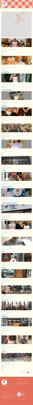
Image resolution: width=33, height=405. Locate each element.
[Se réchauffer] (8, 72)
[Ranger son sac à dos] (8, 89)
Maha (3, 214)
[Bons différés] (2, 54)
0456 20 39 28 (5, 70)
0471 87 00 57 (5, 349)
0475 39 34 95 (5, 52)
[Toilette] (10, 89)
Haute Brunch (5, 117)
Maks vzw (28, 403)
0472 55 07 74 (25, 382)
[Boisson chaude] (3, 72)
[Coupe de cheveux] (8, 203)
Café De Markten (5, 230)
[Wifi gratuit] (11, 89)
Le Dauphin (4, 101)
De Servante (4, 83)
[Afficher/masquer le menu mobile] (31, 1)
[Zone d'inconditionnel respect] (11, 186)
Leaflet (24, 37)
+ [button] (30, 34)
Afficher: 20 (22, 372)
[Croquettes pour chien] (6, 186)
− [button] (30, 35)
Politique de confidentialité (7, 386)
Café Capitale (5, 279)
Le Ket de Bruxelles (6, 362)
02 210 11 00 (4, 87)
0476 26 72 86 (11, 395)
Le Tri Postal (4, 198)
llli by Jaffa (4, 133)
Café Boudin (4, 149)
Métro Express (5, 295)
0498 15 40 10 (10, 397)
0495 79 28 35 (12, 396)
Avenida (3, 311)
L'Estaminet (4, 65)
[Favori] (2, 46)
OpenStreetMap (27, 37)
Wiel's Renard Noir (5, 262)
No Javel (4, 181)
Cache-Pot (4, 48)
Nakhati (3, 345)
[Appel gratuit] (2, 89)
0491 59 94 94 (5, 367)
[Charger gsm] (6, 72)
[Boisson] (2, 72)
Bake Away (4, 327)
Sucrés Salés (4, 165)
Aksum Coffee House (6, 246)
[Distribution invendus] (7, 72)
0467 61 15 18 (27, 383)
